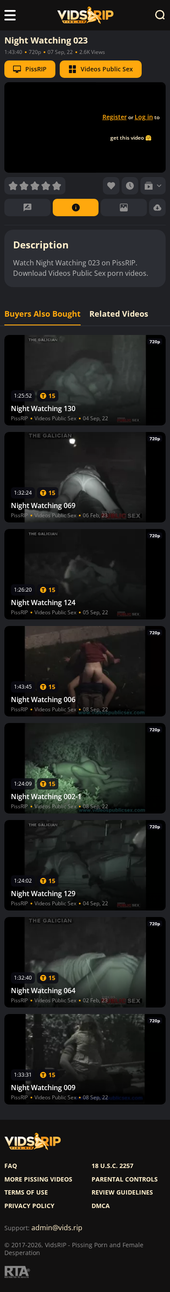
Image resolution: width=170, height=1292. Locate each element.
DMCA (101, 1206)
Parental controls (125, 1179)
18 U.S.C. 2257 (112, 1166)
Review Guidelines (122, 1192)
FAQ (10, 1166)
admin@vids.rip (56, 1227)
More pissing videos (38, 1179)
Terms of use (26, 1192)
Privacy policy (29, 1206)
